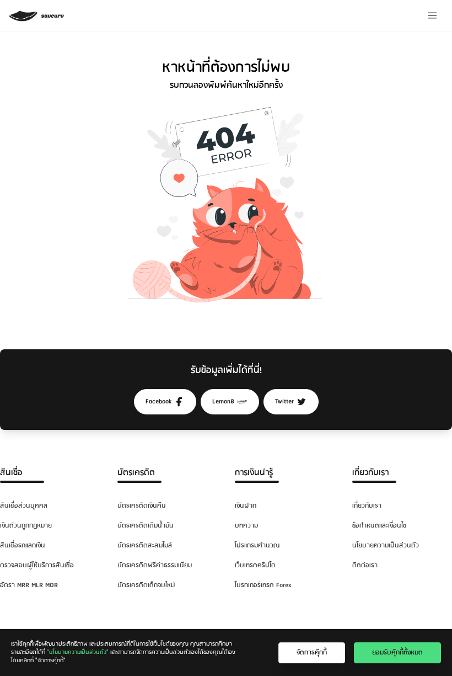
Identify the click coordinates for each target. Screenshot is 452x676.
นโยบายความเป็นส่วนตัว (385, 545)
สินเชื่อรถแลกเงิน (22, 545)
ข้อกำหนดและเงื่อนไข (379, 525)
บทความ (246, 525)
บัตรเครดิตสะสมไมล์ (144, 545)
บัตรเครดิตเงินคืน (141, 506)
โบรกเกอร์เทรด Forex (263, 585)
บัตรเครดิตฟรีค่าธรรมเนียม (154, 565)
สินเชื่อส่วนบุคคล (23, 506)
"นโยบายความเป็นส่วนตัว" (78, 652)
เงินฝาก (245, 506)
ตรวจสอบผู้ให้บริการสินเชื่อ (37, 565)
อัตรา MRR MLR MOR (29, 585)
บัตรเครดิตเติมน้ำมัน (145, 525)
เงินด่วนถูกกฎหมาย (26, 525)
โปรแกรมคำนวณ (257, 545)
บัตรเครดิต (136, 472)
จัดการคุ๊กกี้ (312, 652)
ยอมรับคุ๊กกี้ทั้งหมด (397, 652)
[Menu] (432, 15)
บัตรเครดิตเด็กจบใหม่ (146, 585)
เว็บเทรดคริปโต (255, 565)
